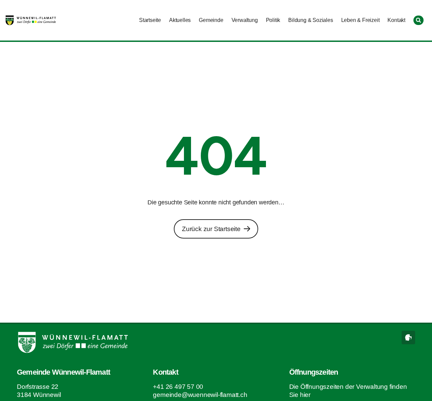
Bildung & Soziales (310, 20)
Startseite (150, 20)
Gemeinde (211, 20)
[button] (418, 20)
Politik (273, 20)
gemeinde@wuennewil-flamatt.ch (200, 394)
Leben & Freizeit (360, 20)
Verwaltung (245, 20)
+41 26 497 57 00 (178, 386)
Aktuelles (180, 20)
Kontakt (396, 20)
